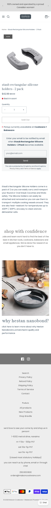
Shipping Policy (25, 385)
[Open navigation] (3, 16)
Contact (25, 393)
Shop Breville (25, 416)
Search (25, 373)
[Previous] (2, 6)
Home (4, 29)
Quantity (6, 104)
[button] (25, 58)
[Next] (48, 6)
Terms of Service (30, 168)
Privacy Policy (15, 168)
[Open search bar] (9, 16)
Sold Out (25, 119)
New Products (25, 412)
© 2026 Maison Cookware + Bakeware (17, 500)
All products (25, 407)
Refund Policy (25, 381)
